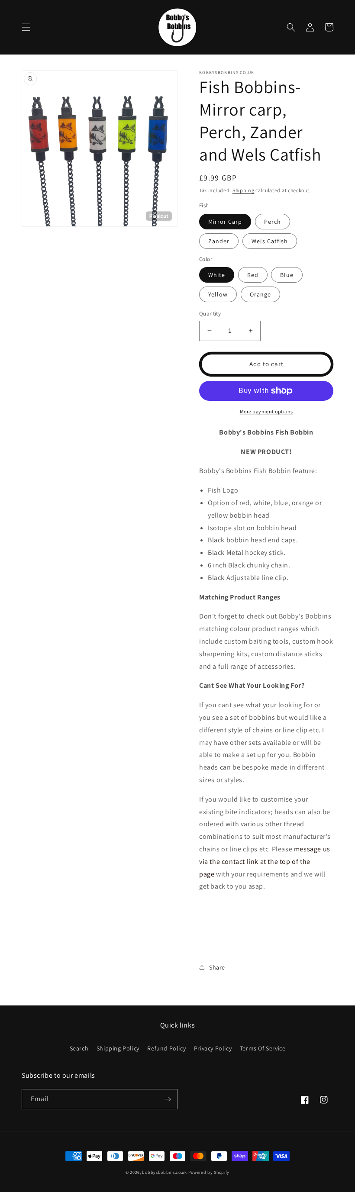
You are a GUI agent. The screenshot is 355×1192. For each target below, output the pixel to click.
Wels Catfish (270, 241)
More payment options (266, 411)
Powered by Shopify (209, 1172)
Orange (260, 294)
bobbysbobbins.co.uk (164, 1172)
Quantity (210, 313)
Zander (218, 241)
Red (252, 275)
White (216, 275)
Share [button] (217, 967)
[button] (26, 27)
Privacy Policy (213, 1048)
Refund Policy (166, 1048)
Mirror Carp (225, 222)
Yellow (218, 294)
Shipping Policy (118, 1048)
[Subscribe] (167, 1099)
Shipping (243, 190)
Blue (287, 275)
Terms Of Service (263, 1048)
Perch (272, 222)
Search (79, 1048)
